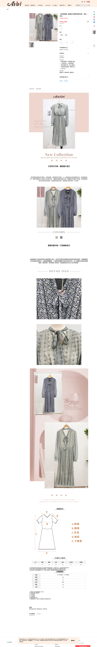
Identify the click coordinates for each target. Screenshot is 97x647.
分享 (62, 81)
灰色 (66, 35)
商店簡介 (36, 644)
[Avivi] (14, 3)
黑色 (62, 35)
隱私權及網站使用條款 (39, 646)
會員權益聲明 (57, 646)
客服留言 (56, 644)
